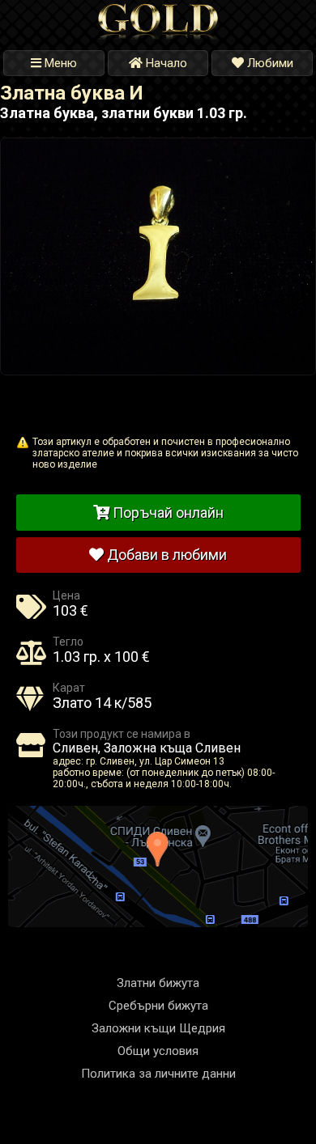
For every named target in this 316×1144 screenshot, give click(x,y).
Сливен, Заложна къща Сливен (147, 748)
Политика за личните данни (158, 1073)
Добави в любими (165, 554)
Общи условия (158, 1051)
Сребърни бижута (158, 1005)
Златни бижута (158, 983)
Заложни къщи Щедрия (158, 1028)
